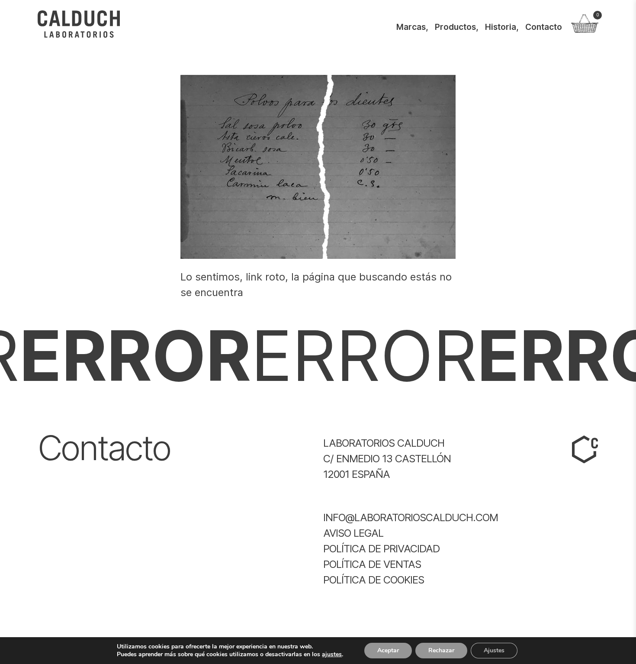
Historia (500, 27)
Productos (455, 27)
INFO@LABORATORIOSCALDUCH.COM (410, 517)
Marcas (411, 27)
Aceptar (388, 650)
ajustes (332, 654)
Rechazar (441, 650)
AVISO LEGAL (353, 533)
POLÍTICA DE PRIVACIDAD (381, 548)
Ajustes (494, 650)
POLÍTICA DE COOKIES (373, 580)
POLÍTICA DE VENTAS (372, 564)
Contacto (543, 27)
